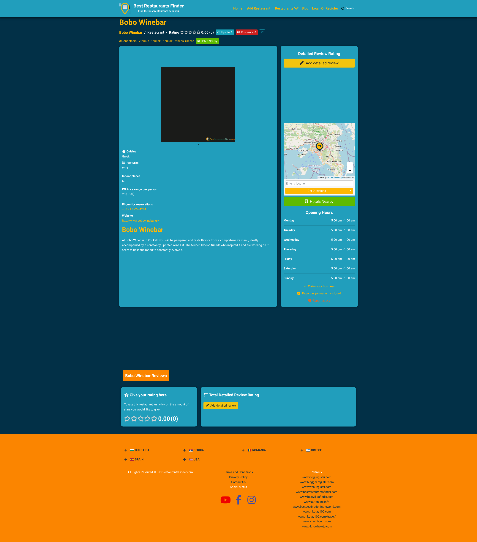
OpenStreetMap (335, 177)
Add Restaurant (258, 8)
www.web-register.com (316, 487)
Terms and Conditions (238, 472)
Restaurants (284, 8)
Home (237, 8)
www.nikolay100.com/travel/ (317, 516)
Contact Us (238, 482)
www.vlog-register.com (316, 477)
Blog (305, 8)
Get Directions (316, 191)
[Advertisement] (198, 57)
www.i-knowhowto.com (316, 526)
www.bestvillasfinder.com (317, 497)
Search (349, 8)
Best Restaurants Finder (158, 6)
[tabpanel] (198, 104)
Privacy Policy (238, 477)
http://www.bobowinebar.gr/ (140, 220)
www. (316, 502)
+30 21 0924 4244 (134, 209)
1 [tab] (198, 144)
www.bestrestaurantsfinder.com (316, 492)
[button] (350, 165)
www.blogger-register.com (317, 482)
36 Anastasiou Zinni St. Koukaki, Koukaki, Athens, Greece (156, 41)
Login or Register (325, 8)
